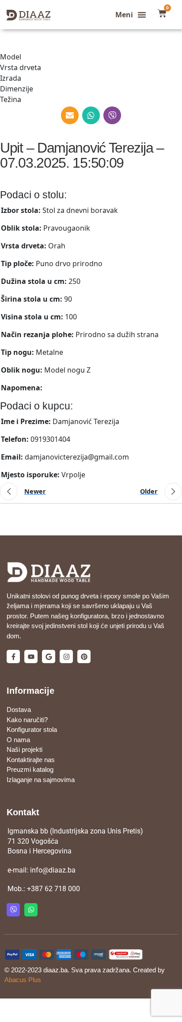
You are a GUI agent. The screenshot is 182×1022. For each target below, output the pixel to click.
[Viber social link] (112, 115)
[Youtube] (31, 656)
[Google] (48, 656)
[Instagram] (66, 656)
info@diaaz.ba (53, 870)
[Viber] (13, 909)
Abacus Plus (22, 979)
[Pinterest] (84, 656)
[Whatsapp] (31, 909)
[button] (130, 14)
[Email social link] (70, 115)
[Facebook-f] (13, 656)
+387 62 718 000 (53, 888)
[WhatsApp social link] (91, 115)
